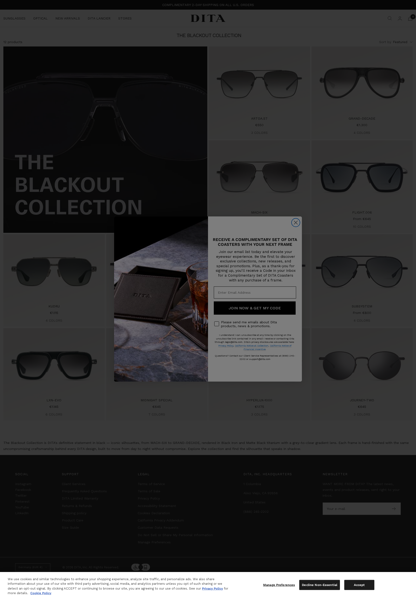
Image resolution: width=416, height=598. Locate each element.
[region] (208, 585)
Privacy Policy (212, 588)
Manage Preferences (279, 585)
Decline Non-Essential (319, 585)
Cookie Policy (40, 593)
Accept (359, 585)
